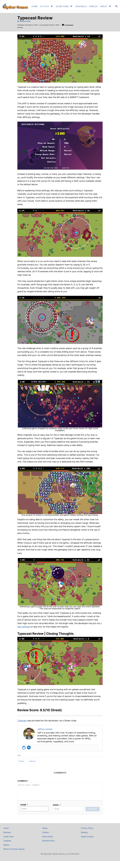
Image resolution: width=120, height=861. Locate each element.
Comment (22, 781)
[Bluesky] (24, 747)
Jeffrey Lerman (25, 21)
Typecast (22, 720)
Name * (24, 805)
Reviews (20, 27)
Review (21, 761)
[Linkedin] (29, 747)
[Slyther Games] (15, 6)
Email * (57, 805)
